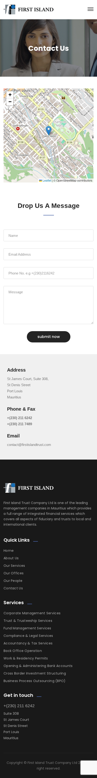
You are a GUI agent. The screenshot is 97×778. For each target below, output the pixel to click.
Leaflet (46, 180)
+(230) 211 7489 (19, 424)
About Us (11, 558)
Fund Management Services (27, 628)
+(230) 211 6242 (19, 418)
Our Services (14, 566)
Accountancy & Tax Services (28, 643)
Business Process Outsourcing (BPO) (35, 681)
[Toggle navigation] (90, 9)
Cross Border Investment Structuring (35, 673)
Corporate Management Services (32, 613)
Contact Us (13, 588)
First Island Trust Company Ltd (52, 762)
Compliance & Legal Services (28, 636)
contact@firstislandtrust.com (29, 445)
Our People (13, 581)
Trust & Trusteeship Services (28, 621)
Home (9, 550)
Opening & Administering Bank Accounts (38, 666)
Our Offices (14, 573)
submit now (48, 336)
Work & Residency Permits (26, 658)
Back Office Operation (23, 651)
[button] (49, 130)
